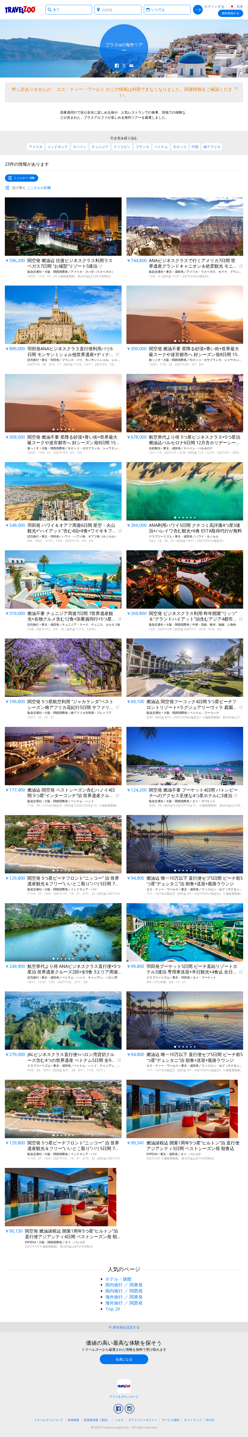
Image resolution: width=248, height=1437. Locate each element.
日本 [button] (239, 6)
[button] (117, 66)
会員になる (124, 1359)
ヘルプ (119, 1420)
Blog (210, 1420)
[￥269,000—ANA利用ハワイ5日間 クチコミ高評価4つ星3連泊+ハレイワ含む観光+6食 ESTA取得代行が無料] (184, 491)
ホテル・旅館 (118, 1279)
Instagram (129, 1409)
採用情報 (73, 1420)
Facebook (118, 1409)
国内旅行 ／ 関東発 (124, 1285)
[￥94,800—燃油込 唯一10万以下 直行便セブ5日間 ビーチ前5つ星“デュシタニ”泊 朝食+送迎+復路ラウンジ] (184, 844)
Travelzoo (20, 9)
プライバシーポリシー (142, 1420)
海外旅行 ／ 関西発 (124, 1303)
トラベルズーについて (48, 1420)
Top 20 (112, 1309)
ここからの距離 (39, 187)
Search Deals (198, 10)
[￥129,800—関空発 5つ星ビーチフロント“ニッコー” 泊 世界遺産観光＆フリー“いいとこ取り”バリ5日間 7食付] (63, 844)
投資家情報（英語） (97, 1420)
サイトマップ (193, 1420)
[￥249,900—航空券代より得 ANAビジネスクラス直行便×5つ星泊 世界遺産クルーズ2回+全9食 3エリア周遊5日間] (63, 932)
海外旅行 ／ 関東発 (124, 1297)
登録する (230, 13)
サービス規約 (170, 1420)
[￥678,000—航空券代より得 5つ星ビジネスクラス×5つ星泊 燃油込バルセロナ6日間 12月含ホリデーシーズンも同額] (184, 403)
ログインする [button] (214, 6)
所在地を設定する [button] (126, 1327)
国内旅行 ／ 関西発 (124, 1291)
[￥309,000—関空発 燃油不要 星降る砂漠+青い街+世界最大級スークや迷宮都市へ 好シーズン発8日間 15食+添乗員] (184, 315)
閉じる (236, 88)
